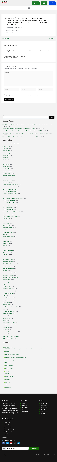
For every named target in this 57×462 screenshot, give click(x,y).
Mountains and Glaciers (8, 268)
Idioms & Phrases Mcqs (8, 239)
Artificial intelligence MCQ (9, 153)
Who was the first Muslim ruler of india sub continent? (14, 56)
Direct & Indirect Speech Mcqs (10, 216)
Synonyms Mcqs (6, 318)
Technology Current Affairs (9, 322)
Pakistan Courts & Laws (8, 273)
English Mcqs (6, 223)
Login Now (52, 3)
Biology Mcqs (6, 164)
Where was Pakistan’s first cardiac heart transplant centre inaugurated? (20, 136)
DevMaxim (10, 455)
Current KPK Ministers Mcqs (9, 202)
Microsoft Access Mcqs (8, 259)
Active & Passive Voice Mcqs (9, 144)
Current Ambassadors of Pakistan (11, 184)
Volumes (5, 334)
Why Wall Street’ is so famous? (39, 51)
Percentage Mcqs (7, 279)
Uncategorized (6, 327)
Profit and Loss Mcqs (8, 293)
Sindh (4, 309)
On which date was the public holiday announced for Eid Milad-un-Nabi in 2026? (22, 130)
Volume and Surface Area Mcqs (10, 331)
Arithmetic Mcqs (6, 150)
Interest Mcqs (6, 241)
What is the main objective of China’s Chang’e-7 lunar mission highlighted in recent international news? (27, 124)
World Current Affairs (8, 338)
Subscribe (34, 448)
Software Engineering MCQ (9, 311)
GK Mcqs (5, 234)
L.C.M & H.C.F (6, 252)
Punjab (4, 295)
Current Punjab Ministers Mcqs (10, 205)
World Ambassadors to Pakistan (10, 336)
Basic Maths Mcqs (7, 162)
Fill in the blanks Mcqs (8, 227)
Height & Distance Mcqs (8, 236)
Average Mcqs (6, 155)
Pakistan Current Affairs (8, 275)
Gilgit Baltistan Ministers (8, 232)
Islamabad (5, 245)
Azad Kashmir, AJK (7, 157)
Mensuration (5, 257)
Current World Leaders (8, 209)
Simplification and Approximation (10, 306)
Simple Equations (7, 304)
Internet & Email (6, 243)
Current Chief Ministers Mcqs (9, 191)
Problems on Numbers (8, 291)
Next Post (52, 38)
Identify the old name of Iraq (13, 51)
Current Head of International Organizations (13, 198)
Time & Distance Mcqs (8, 325)
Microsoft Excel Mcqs (8, 261)
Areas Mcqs (5, 148)
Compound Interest (7, 171)
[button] (29, 8)
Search (4, 115)
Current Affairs (6, 182)
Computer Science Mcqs (8, 177)
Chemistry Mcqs (6, 168)
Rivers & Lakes (6, 302)
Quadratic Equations (7, 297)
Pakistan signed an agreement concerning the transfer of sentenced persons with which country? (26, 133)
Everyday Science (7, 225)
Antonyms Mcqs (6, 146)
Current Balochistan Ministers (10, 187)
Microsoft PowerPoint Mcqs (9, 263)
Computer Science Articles (9, 175)
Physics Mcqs (6, 282)
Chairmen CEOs (6, 166)
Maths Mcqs (5, 254)
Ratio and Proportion (7, 300)
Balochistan (5, 159)
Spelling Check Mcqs (7, 313)
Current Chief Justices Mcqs (9, 189)
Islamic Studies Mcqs (8, 248)
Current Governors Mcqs (8, 196)
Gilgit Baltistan (6, 229)
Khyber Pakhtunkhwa (8, 250)
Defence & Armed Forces (8, 214)
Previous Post (6, 38)
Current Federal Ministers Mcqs (10, 193)
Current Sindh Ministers (8, 207)
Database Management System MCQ (11, 211)
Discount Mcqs (6, 218)
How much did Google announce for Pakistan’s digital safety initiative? (19, 128)
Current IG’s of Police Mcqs (9, 200)
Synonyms (5, 315)
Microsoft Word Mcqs (8, 266)
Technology (5, 320)
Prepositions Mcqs (7, 286)
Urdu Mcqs (5, 329)
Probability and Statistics (8, 288)
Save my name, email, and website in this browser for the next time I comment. (25, 95)
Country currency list (8, 180)
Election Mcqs (6, 220)
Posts (4, 284)
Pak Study (5, 270)
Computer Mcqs (6, 173)
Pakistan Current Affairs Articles (10, 277)
